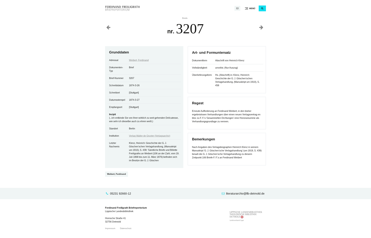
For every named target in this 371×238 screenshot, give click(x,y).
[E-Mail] (237, 8)
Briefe (185, 18)
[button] (262, 8)
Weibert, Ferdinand (139, 60)
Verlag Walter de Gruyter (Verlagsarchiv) (149, 136)
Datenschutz (125, 228)
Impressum (110, 228)
